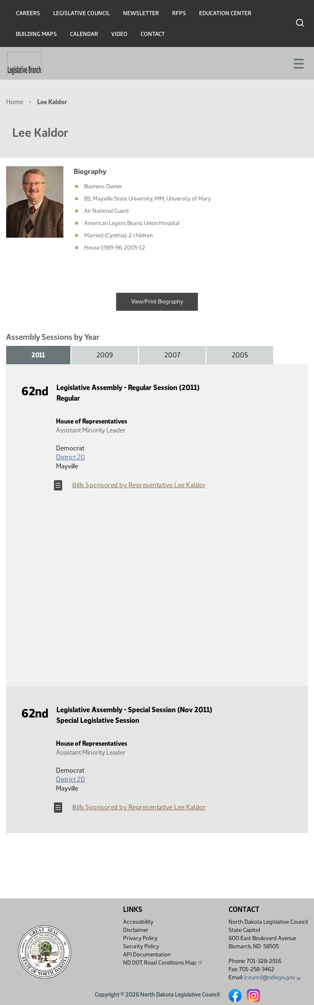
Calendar (84, 34)
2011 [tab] (38, 355)
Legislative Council (81, 13)
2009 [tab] (104, 355)
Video (119, 34)
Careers (28, 13)
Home (14, 102)
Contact (153, 34)
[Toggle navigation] (298, 63)
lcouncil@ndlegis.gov (269, 977)
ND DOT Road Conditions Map (159, 962)
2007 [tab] (172, 355)
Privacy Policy (140, 938)
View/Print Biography (157, 301)
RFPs (179, 13)
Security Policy (141, 946)
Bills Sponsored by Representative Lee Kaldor (139, 485)
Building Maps (36, 34)
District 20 (70, 457)
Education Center (225, 13)
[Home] (25, 63)
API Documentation (146, 954)
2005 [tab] (240, 355)
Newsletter (141, 13)
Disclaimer (135, 930)
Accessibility (138, 921)
